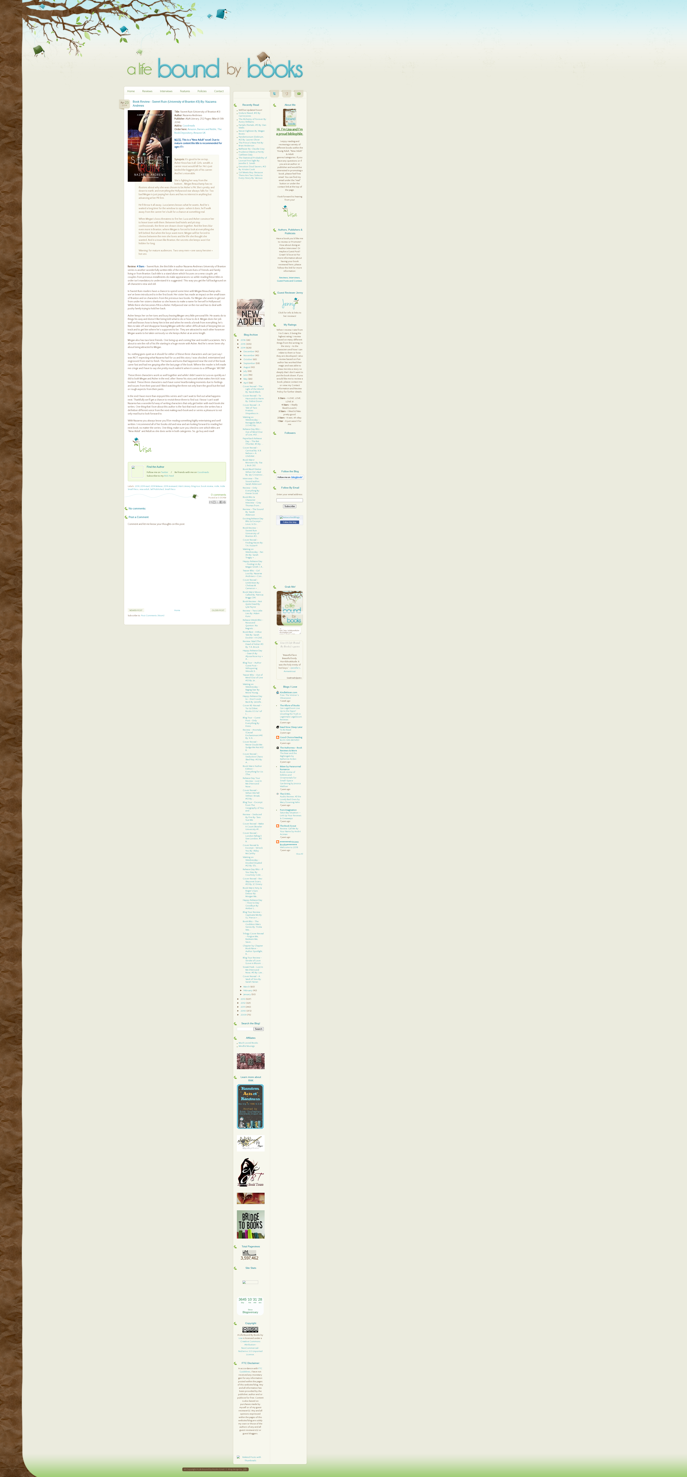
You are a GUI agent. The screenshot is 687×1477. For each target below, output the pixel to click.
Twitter (164, 472)
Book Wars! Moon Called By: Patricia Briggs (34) (253, 595)
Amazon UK (199, 132)
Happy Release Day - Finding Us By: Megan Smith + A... (253, 564)
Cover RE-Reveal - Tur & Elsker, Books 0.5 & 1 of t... (252, 709)
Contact (219, 91)
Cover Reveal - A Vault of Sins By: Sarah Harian (252, 979)
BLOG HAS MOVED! (289, 740)
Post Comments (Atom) (152, 615)
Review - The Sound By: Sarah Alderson (253, 512)
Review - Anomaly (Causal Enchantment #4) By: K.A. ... (253, 734)
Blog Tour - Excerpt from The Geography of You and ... (253, 806)
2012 (243, 1003)
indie (216, 486)
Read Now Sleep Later (291, 727)
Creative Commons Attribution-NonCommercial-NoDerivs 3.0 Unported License (250, 1348)
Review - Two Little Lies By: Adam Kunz (252, 613)
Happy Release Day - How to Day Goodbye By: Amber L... (252, 904)
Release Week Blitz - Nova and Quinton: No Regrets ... (253, 624)
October (248, 359)
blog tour (195, 486)
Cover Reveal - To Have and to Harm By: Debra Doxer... (253, 398)
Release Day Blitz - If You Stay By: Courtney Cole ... (253, 872)
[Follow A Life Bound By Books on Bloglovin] (290, 479)
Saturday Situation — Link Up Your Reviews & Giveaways (290, 816)
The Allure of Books (290, 705)
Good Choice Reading (291, 737)
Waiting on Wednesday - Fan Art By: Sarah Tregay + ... (253, 553)
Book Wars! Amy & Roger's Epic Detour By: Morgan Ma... (252, 892)
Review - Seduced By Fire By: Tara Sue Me (252, 817)
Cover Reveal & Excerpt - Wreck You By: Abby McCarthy (253, 849)
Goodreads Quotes (294, 678)
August (247, 367)
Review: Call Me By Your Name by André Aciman (290, 831)
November (249, 355)
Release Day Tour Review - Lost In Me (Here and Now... (252, 782)
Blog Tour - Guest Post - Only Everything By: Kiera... (251, 721)
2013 (243, 999)
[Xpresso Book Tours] (251, 1186)
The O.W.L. (285, 794)
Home (131, 91)
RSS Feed (169, 476)
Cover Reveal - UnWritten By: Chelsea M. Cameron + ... (251, 584)
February (248, 990)
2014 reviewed (170, 486)
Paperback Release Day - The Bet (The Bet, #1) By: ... (253, 441)
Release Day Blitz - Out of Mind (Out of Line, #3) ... (252, 432)
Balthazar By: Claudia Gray (252, 149)
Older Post (218, 610)
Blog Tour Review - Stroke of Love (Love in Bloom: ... (253, 960)
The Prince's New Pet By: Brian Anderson (251, 144)
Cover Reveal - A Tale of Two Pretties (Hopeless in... (251, 409)
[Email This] (211, 502)
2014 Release (157, 486)
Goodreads (189, 125)
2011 (243, 1007)
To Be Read (285, 730)
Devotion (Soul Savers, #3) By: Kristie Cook (252, 168)
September (249, 363)
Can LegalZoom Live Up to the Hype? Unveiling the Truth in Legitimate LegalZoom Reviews (291, 714)
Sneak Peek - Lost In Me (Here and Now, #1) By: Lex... (253, 970)
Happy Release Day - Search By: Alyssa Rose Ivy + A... (253, 654)
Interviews (166, 91)
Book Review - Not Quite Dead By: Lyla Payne (252, 604)
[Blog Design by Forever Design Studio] (245, 1469)
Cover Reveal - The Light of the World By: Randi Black (253, 389)
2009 (244, 1015)
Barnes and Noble (206, 129)
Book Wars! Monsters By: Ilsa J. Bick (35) (252, 463)
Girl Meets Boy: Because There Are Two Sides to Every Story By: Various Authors (251, 176)
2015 (243, 344)
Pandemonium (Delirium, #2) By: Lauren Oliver (251, 138)
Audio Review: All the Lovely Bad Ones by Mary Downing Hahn (290, 799)
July (245, 371)
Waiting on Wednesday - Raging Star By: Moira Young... (251, 688)
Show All (299, 854)
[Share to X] (217, 502)
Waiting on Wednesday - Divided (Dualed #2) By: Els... (252, 861)
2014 (137, 486)
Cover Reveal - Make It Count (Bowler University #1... (253, 826)
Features (185, 91)
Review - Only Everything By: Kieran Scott (251, 491)
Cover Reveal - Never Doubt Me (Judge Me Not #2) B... (253, 746)
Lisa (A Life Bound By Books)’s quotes (290, 644)
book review (207, 486)
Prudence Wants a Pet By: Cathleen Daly (251, 153)
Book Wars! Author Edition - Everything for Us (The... (253, 770)
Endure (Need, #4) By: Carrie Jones (250, 114)
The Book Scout (288, 826)
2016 (243, 340)
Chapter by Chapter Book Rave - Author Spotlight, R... (253, 949)
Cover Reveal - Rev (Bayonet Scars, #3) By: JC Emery (252, 881)
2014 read (145, 486)
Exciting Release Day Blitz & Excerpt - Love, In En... (253, 521)
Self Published (157, 489)
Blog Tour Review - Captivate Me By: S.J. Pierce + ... (252, 915)
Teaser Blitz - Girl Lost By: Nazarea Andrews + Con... (253, 573)
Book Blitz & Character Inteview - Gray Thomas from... (252, 501)
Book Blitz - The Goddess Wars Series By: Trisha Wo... (252, 925)
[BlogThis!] (214, 502)
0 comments (218, 494)
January (247, 994)
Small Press (170, 489)
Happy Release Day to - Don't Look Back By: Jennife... (253, 699)
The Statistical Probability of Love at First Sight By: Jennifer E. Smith (253, 161)
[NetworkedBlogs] (290, 517)
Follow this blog (289, 522)
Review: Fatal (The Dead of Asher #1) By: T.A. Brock (253, 644)
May (245, 379)
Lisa (240, 1338)
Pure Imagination (288, 810)
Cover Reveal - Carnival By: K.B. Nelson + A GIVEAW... (252, 451)
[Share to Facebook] (221, 502)
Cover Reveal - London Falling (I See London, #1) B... (252, 837)
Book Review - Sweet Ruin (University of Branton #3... (251, 532)
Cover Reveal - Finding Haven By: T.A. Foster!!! (253, 543)
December (249, 351)
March (246, 986)
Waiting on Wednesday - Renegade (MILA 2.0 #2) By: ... (252, 421)
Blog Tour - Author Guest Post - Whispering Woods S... (252, 666)
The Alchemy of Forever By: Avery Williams (253, 120)
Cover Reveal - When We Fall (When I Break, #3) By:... (251, 794)
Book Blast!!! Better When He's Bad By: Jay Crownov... (253, 472)
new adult (144, 489)
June (245, 375)
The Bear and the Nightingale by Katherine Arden (288, 756)
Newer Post (136, 610)
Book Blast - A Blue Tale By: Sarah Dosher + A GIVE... (253, 635)
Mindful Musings (247, 1046)
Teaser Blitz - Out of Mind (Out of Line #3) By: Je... (253, 678)
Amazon (192, 129)
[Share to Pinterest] (224, 502)
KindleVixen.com (288, 692)
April (246, 383)
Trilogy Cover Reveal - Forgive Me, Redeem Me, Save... (253, 937)
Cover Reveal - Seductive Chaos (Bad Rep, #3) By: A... (253, 758)
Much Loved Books (248, 1043)
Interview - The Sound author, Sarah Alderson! (252, 481)
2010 (243, 1011)
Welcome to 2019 (289, 847)
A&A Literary (184, 486)
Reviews (147, 91)
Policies (202, 91)
